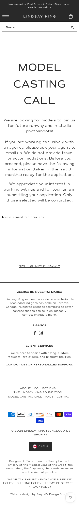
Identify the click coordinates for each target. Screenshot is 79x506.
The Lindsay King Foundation (38, 392)
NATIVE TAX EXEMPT (22, 479)
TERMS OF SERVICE (59, 483)
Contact (64, 396)
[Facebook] (35, 333)
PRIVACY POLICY (39, 486)
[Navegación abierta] (7, 16)
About (25, 388)
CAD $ (43, 446)
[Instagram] (41, 333)
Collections (45, 388)
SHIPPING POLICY (29, 483)
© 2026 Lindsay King (28, 430)
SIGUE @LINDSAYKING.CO (39, 266)
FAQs (49, 396)
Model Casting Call (25, 396)
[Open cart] (71, 17)
